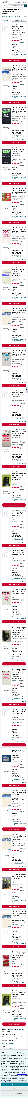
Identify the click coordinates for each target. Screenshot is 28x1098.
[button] (21, 57)
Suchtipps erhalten (7, 1048)
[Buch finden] (25, 5)
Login (21, 2)
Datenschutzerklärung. (11, 1081)
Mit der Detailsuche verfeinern (12, 16)
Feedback (26, 389)
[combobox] (16, 5)
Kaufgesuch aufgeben (8, 1043)
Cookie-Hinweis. (22, 1077)
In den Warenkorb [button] (14, 60)
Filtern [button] (5, 20)
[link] (25, 16)
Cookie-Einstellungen (22, 1074)
